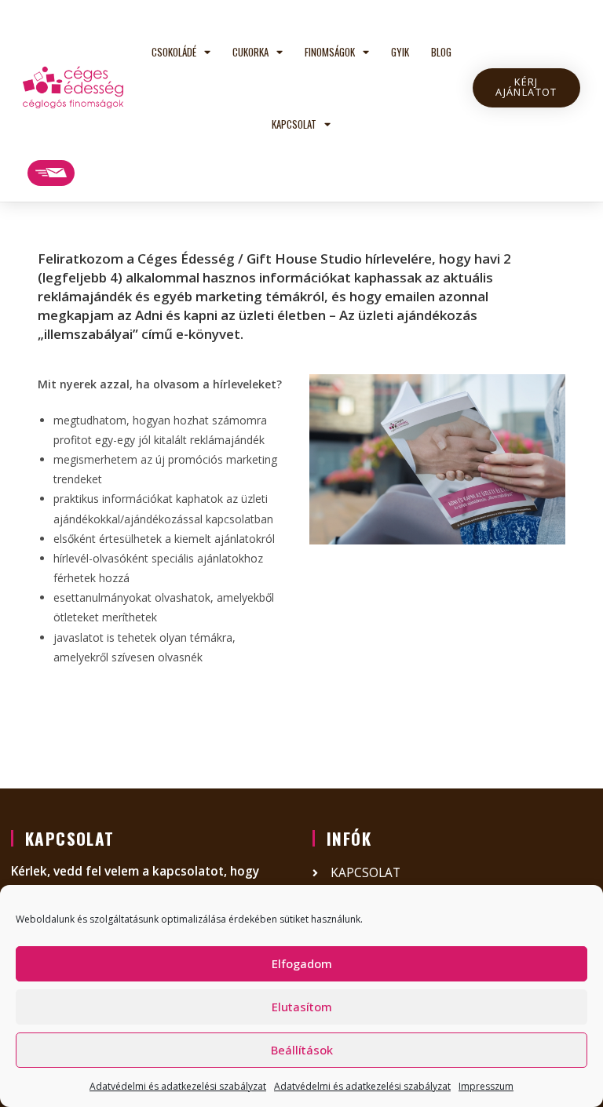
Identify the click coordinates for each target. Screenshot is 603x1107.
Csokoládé (174, 52)
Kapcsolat (294, 124)
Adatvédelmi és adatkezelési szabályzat (178, 1086)
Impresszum (486, 1086)
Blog (441, 52)
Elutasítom (302, 1006)
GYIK (400, 52)
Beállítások (302, 1050)
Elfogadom (302, 963)
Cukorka (250, 52)
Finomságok (330, 52)
